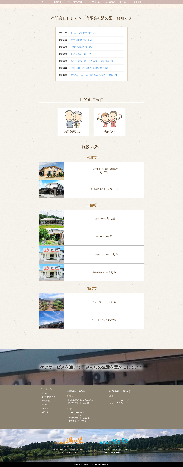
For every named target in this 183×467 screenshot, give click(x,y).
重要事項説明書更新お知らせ (82, 40)
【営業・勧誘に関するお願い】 (82, 47)
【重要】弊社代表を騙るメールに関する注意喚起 (89, 68)
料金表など (110, 2)
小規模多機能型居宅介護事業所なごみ (82, 400)
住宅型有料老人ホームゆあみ (79, 418)
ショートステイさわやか (119, 403)
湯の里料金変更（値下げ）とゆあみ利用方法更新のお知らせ (93, 61)
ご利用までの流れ (75, 2)
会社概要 (123, 2)
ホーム (44, 2)
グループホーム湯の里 (76, 412)
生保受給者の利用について (81, 54)
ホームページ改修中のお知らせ (82, 33)
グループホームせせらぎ (119, 400)
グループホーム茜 (74, 415)
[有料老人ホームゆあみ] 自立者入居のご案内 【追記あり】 (94, 75)
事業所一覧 (95, 2)
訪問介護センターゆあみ (77, 421)
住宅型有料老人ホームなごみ (79, 403)
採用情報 (137, 2)
